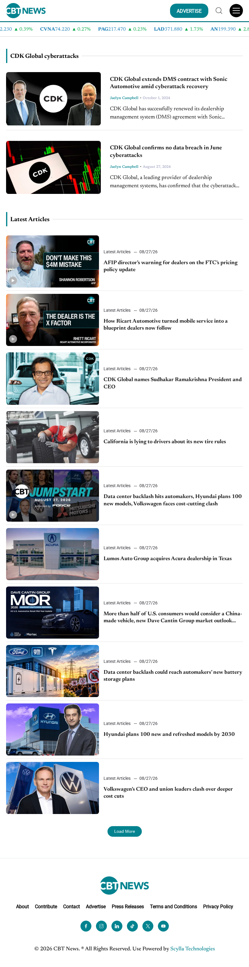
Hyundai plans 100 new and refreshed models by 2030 (169, 734)
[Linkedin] (116, 926)
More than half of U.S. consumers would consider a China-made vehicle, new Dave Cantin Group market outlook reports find (173, 618)
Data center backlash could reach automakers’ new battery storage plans (173, 676)
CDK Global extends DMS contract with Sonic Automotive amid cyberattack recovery (168, 83)
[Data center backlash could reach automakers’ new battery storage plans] (52, 671)
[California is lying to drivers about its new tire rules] (52, 437)
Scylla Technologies (192, 949)
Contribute (46, 906)
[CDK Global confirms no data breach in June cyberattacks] (53, 167)
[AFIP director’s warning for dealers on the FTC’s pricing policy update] (52, 261)
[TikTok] (132, 926)
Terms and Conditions (173, 906)
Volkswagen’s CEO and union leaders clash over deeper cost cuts (168, 793)
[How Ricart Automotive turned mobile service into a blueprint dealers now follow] (52, 320)
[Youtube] (163, 926)
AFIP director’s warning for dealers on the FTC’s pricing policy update (170, 266)
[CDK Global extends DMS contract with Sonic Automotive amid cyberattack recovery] (53, 98)
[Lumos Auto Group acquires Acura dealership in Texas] (52, 554)
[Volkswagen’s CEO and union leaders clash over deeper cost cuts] (52, 788)
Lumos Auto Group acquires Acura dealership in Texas (168, 559)
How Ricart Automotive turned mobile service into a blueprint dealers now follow (166, 325)
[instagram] (101, 926)
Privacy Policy (218, 906)
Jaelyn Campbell (124, 98)
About (22, 906)
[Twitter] (147, 926)
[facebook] (85, 926)
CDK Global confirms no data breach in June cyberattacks (166, 151)
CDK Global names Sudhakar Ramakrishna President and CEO (173, 383)
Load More (124, 831)
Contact (71, 906)
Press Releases (128, 906)
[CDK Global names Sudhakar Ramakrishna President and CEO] (52, 378)
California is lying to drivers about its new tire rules (165, 442)
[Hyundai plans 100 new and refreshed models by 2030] (52, 729)
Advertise (96, 906)
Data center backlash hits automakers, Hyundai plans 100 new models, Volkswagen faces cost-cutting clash (173, 500)
